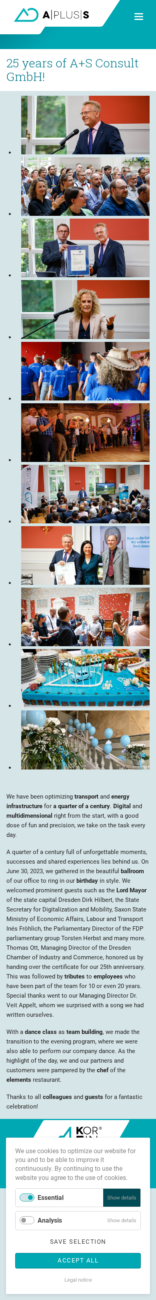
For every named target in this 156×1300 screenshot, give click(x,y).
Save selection (78, 1241)
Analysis (50, 1220)
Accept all (78, 1260)
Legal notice (78, 1280)
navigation (139, 16)
